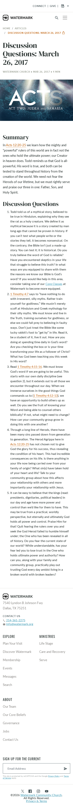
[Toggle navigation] (65, 17)
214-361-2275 (15, 620)
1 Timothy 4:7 (19, 294)
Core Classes (53, 284)
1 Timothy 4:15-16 (29, 366)
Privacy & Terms (36, 801)
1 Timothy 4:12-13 (45, 395)
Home (6, 28)
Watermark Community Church (41, 795)
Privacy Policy (54, 776)
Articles (21, 28)
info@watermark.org (19, 624)
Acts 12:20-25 (16, 145)
